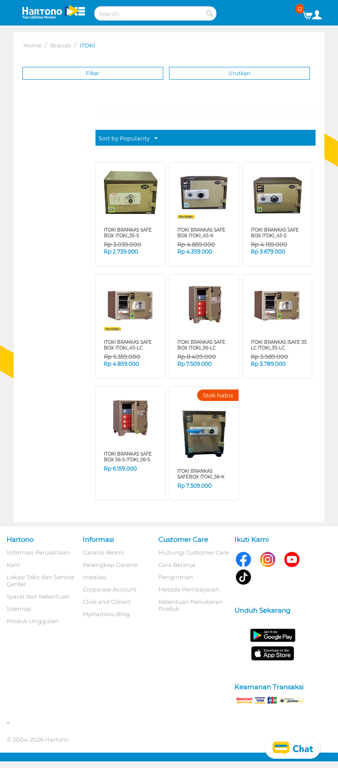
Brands (60, 45)
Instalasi (95, 577)
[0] (311, 13)
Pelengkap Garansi (110, 564)
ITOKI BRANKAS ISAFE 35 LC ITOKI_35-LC (279, 345)
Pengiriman (175, 577)
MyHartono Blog (106, 613)
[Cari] (210, 14)
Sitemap (19, 608)
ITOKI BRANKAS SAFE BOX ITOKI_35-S (128, 233)
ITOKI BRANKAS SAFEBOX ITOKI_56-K (200, 474)
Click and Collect (107, 601)
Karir (13, 564)
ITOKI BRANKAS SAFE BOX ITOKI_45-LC (128, 345)
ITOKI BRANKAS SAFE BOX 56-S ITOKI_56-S (128, 457)
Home (32, 45)
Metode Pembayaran (188, 589)
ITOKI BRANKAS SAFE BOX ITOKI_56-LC (201, 345)
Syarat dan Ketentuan (38, 596)
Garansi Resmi (103, 552)
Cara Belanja (176, 564)
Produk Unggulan (33, 621)
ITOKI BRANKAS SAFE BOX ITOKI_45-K (201, 233)
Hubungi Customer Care (193, 552)
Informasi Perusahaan (38, 552)
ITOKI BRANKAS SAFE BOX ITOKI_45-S (275, 233)
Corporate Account (109, 589)
